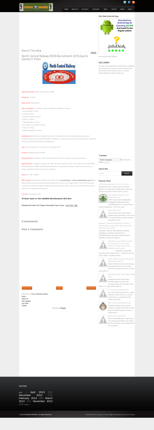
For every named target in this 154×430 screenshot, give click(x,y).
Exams (122, 9)
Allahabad (25, 205)
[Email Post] (66, 205)
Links (130, 9)
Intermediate (50, 205)
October (26, 404)
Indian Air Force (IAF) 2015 (117, 316)
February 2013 (28, 398)
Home (66, 9)
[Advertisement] (42, 32)
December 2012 (30, 395)
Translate (106, 163)
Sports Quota (59, 205)
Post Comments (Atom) (39, 294)
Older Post (91, 288)
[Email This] (69, 205)
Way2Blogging (117, 414)
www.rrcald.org (65, 180)
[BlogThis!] (71, 205)
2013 (20, 392)
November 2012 (43, 401)
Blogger (63, 308)
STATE (24, 306)
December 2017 (34, 205)
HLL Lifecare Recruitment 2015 (118, 290)
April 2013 (37, 392)
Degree (42, 205)
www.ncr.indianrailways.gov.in (82, 180)
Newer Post (27, 288)
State (106, 9)
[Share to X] (74, 205)
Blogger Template (104, 414)
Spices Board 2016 (114, 210)
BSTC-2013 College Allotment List (119, 303)
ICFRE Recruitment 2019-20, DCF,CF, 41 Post (114, 184)
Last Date (85, 9)
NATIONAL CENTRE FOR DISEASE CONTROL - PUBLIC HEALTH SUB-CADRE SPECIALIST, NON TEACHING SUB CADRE (115, 226)
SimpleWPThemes (91, 414)
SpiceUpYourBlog (129, 414)
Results (114, 9)
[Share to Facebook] (76, 205)
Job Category (26, 301)
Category (96, 9)
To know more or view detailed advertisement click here (46, 198)
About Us (75, 9)
